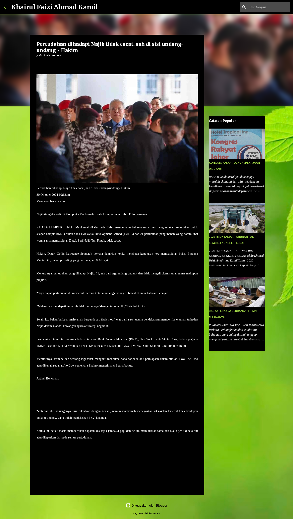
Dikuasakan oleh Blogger (149, 505)
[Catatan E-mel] (38, 444)
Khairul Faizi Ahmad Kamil (54, 7)
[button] (38, 63)
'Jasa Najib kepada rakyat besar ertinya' (83, 378)
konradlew (154, 513)
